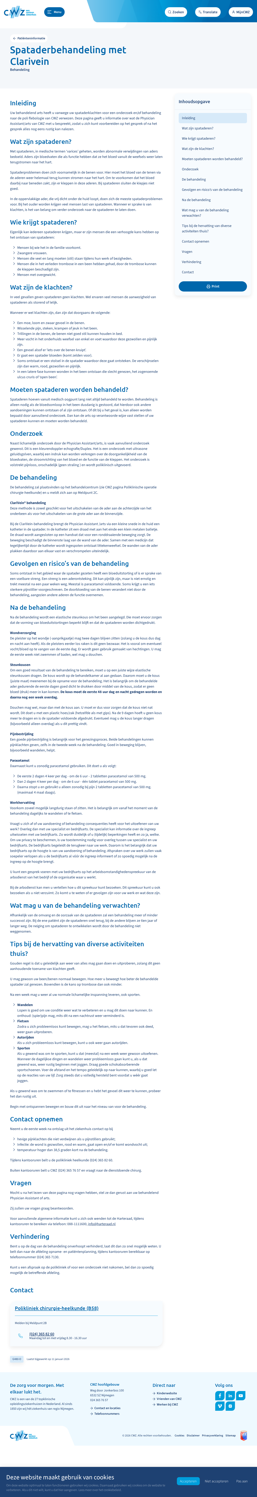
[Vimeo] (220, 1406)
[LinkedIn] (230, 1395)
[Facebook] (220, 1395)
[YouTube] (241, 1395)
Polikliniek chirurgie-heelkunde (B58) (57, 1308)
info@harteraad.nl (102, 1224)
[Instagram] (230, 1406)
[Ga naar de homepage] (20, 12)
